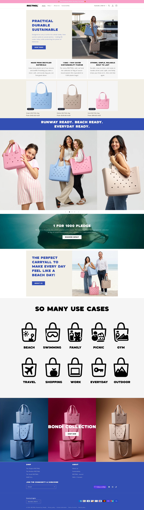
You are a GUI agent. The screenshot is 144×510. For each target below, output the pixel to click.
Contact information (62, 507)
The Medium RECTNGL (33, 471)
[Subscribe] (54, 487)
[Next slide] (78, 212)
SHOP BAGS (38, 47)
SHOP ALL (29, 477)
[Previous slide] (65, 212)
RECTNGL (33, 507)
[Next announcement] (117, 1)
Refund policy (81, 507)
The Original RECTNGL (33, 468)
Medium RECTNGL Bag (63, 113)
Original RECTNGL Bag (32, 113)
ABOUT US (38, 283)
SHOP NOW (72, 434)
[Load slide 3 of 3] (74, 212)
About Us (75, 468)
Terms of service (72, 507)
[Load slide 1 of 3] (69, 212)
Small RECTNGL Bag (94, 113)
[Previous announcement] (27, 1)
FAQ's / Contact (77, 477)
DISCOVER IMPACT (72, 237)
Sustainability (76, 471)
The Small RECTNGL (32, 474)
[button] (49, 5)
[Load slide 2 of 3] (72, 212)
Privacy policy (51, 507)
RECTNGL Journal (77, 474)
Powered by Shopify (41, 507)
